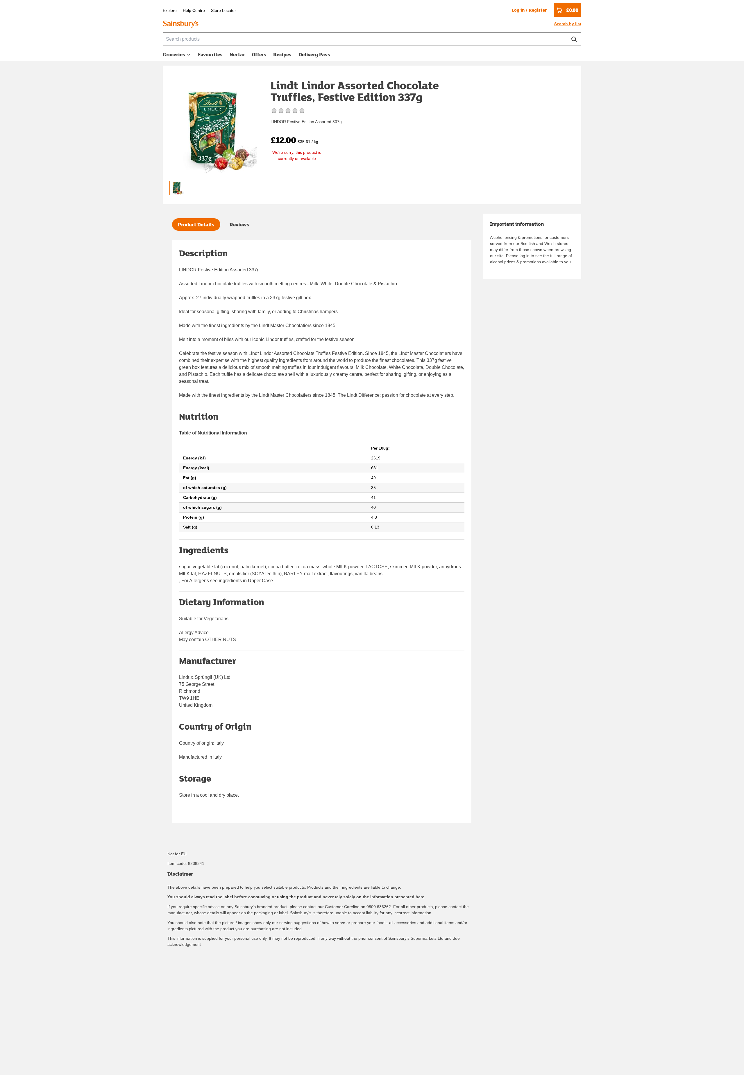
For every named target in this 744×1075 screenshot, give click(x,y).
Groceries (174, 54)
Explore (170, 10)
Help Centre (194, 10)
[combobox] (372, 39)
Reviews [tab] (239, 224)
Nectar (237, 54)
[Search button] (574, 38)
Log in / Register (529, 10)
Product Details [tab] (196, 224)
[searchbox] (372, 39)
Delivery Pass (314, 56)
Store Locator (223, 10)
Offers (259, 54)
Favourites (210, 54)
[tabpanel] (321, 531)
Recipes (282, 54)
